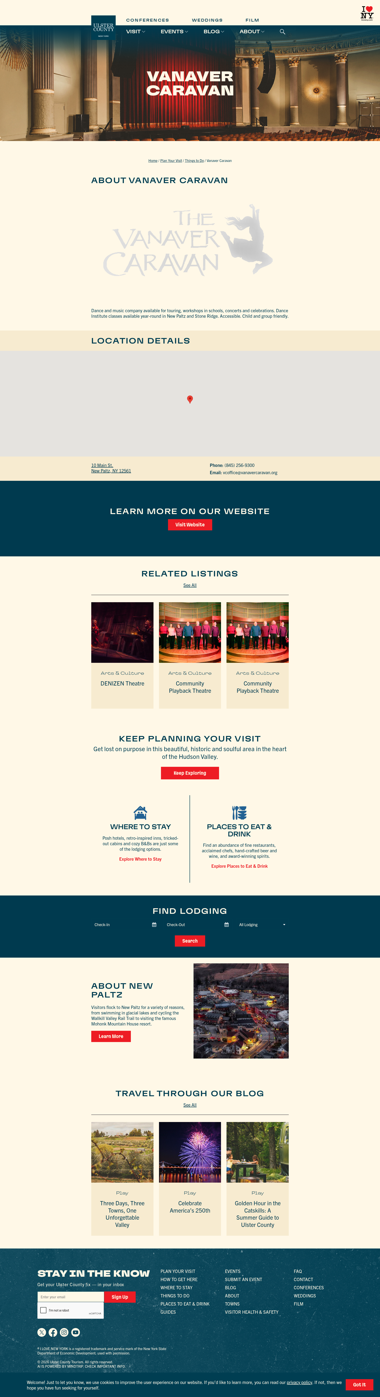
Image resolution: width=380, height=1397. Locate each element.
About (250, 31)
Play (122, 1193)
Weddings (207, 20)
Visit (133, 31)
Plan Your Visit (171, 160)
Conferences (147, 20)
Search (190, 941)
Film (252, 20)
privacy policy (299, 1382)
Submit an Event (243, 1279)
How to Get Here (179, 1279)
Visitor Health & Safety (251, 1312)
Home (152, 160)
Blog (212, 31)
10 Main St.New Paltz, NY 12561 (111, 467)
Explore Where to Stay (140, 859)
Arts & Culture (122, 673)
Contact (303, 1279)
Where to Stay (176, 1287)
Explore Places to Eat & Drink (239, 866)
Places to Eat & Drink (185, 1303)
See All (190, 585)
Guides (168, 1312)
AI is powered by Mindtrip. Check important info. (81, 1366)
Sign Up (120, 1297)
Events (172, 31)
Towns (232, 1303)
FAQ (298, 1271)
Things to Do (194, 160)
